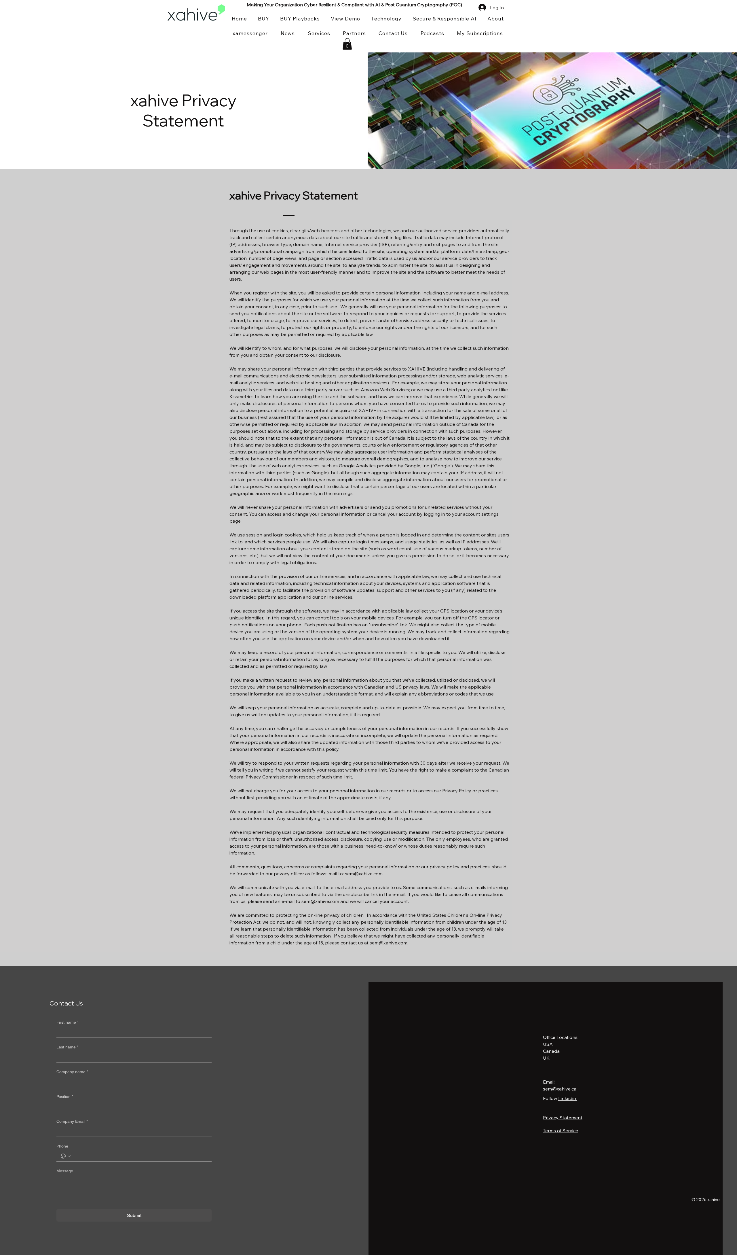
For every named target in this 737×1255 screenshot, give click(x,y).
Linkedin (567, 1098)
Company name (72, 1071)
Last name (67, 1047)
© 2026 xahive (706, 1199)
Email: (549, 1082)
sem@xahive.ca (559, 1089)
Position (64, 1096)
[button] (347, 44)
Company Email (72, 1121)
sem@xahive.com (364, 873)
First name (67, 1022)
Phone (62, 1146)
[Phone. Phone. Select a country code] (65, 1156)
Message (64, 1171)
